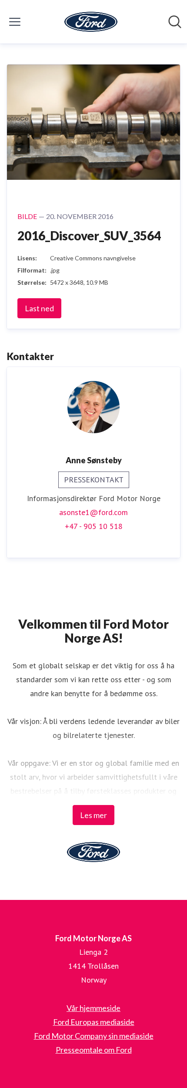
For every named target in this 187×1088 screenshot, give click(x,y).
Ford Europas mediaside (93, 1022)
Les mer (93, 815)
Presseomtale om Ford (94, 1049)
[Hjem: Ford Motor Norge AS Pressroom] (91, 21)
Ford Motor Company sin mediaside (94, 1036)
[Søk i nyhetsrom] (175, 22)
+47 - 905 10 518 (94, 526)
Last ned (39, 308)
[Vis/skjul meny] (14, 21)
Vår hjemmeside (93, 1008)
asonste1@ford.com (93, 512)
